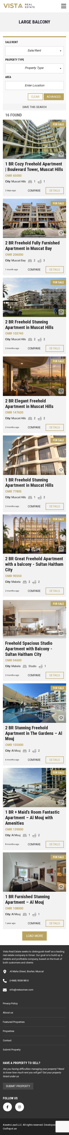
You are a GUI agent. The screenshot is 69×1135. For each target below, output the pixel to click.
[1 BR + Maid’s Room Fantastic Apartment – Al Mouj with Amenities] (34, 787)
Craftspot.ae (10, 1128)
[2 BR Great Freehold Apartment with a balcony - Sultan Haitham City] (34, 534)
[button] (34, 51)
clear (35, 96)
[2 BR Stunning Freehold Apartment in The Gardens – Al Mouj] (34, 703)
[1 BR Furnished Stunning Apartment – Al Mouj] (34, 872)
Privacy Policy (10, 1003)
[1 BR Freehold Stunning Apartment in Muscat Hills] (34, 455)
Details (54, 190)
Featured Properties (14, 1022)
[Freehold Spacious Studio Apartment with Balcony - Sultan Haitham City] (34, 618)
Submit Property (12, 1049)
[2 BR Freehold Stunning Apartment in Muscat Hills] (34, 297)
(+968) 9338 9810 (19, 980)
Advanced (54, 96)
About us (8, 1012)
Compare (34, 190)
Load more (34, 936)
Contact (7, 1040)
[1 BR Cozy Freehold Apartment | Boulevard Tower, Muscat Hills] (34, 139)
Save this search (34, 107)
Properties (8, 1031)
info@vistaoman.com (21, 989)
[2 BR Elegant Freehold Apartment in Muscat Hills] (34, 376)
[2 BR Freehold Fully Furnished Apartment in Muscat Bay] (34, 218)
